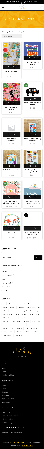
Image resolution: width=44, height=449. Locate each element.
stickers (26, 331)
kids (33, 321)
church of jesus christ (33, 307)
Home (5, 32)
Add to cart (9, 67)
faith (17, 314)
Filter (38, 257)
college (5, 311)
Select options (9, 197)
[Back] (4, 20)
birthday (16, 304)
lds (39, 321)
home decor (6, 321)
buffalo (5, 307)
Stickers (4, 287)
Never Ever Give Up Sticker (32, 139)
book (23, 304)
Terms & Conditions (10, 416)
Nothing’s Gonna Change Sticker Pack (32, 171)
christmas (21, 307)
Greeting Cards (6, 283)
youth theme (18, 335)
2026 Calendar (11, 71)
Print (26, 328)
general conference (35, 314)
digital (25, 311)
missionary (31, 324)
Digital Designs (7, 275)
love (23, 324)
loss (17, 324)
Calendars (5, 271)
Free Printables (8, 375)
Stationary (6, 395)
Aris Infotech (27, 445)
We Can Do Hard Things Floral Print (11, 202)
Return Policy (7, 422)
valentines (35, 331)
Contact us (6, 412)
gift (4, 317)
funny (24, 314)
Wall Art (4, 291)
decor (18, 311)
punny (11, 331)
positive (19, 328)
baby (9, 304)
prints (4, 331)
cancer (12, 307)
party (12, 328)
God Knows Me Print (32, 63)
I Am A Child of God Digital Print (32, 233)
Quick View (14, 67)
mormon (5, 328)
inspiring (26, 321)
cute (11, 311)
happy (15, 317)
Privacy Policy (7, 419)
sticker (18, 331)
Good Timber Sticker (11, 139)
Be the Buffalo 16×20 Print (32, 104)
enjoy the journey (8, 314)
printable (34, 328)
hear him (23, 317)
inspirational (17, 321)
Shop (10, 32)
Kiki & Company (17, 442)
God (9, 317)
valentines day (7, 335)
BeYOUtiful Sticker (11, 170)
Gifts (3, 279)
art (4, 304)
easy (36, 311)
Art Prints (5, 385)
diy (31, 311)
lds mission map (8, 324)
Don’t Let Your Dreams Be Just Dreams (32, 202)
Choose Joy (11, 232)
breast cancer (32, 304)
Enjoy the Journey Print (11, 108)
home (30, 317)
